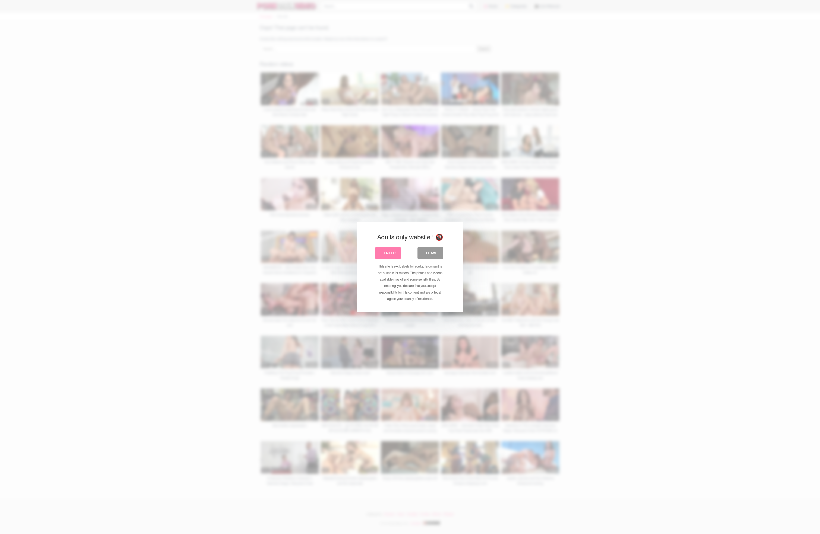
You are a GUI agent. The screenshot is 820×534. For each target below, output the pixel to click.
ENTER (390, 252)
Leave (432, 252)
